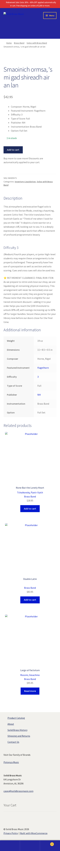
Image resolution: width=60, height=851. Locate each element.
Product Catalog (16, 717)
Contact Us (13, 741)
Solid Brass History (17, 730)
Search (30, 845)
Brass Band (19, 43)
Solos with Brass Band (37, 43)
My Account (10, 845)
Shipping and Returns (19, 735)
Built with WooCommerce (33, 833)
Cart (46, 843)
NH (39, 394)
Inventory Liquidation (25, 181)
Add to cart (13, 149)
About (11, 723)
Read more (30, 690)
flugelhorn (43, 367)
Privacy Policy (11, 833)
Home (9, 43)
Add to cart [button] (30, 508)
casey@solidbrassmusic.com (18, 791)
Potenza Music (11, 762)
